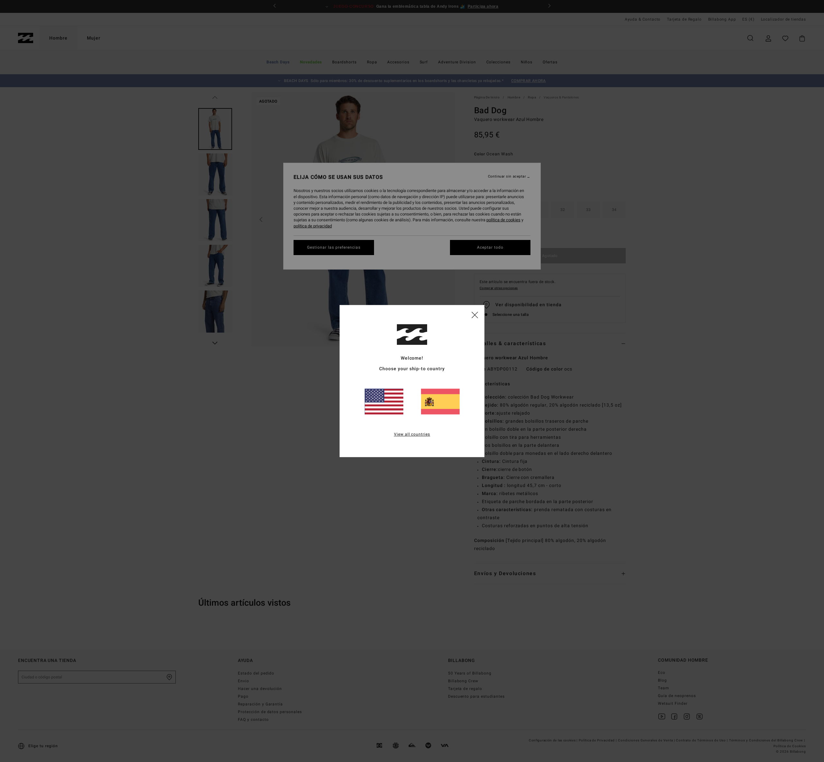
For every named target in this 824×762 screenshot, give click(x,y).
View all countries (412, 434)
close (475, 314)
